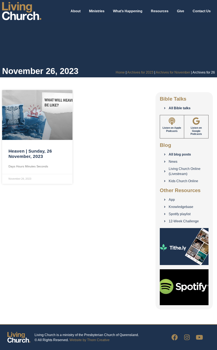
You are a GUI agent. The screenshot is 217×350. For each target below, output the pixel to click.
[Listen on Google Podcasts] (196, 121)
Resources (159, 11)
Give (180, 11)
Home (120, 72)
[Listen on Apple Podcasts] (172, 121)
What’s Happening (127, 11)
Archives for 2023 (140, 72)
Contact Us (202, 11)
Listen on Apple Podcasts (172, 129)
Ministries (96, 11)
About (76, 11)
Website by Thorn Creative (90, 340)
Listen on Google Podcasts (196, 130)
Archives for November (173, 72)
